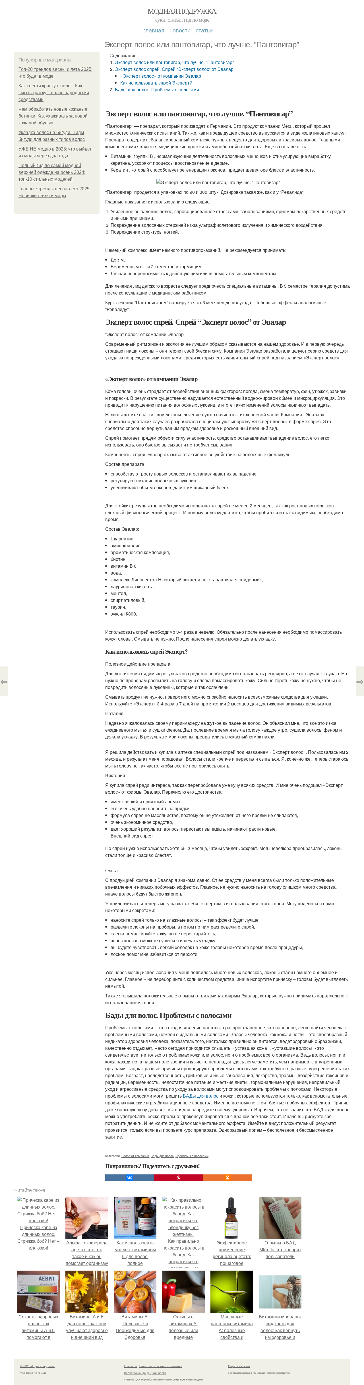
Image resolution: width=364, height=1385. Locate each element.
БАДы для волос (200, 1095)
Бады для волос (162, 1155)
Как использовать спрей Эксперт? (156, 82)
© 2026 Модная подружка (37, 1366)
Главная (153, 30)
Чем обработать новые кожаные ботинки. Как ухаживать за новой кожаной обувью (53, 116)
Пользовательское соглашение (160, 1366)
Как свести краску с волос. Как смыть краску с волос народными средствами (53, 92)
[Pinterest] (178, 1177)
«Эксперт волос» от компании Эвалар (160, 76)
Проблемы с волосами (191, 1155)
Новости (180, 30)
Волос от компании (135, 1155)
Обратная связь (239, 1366)
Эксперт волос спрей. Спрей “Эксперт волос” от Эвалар (174, 69)
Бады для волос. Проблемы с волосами (157, 89)
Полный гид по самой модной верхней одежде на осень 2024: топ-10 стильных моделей (51, 172)
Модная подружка (182, 11)
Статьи (204, 30)
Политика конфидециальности (145, 1373)
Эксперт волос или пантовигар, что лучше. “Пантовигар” (174, 62)
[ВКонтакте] (129, 1177)
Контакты (130, 1366)
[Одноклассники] (227, 1177)
